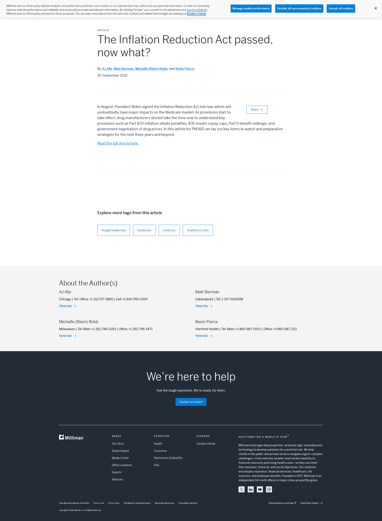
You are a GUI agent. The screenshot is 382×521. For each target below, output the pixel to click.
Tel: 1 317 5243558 (229, 299)
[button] (242, 489)
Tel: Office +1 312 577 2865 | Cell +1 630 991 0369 (111, 299)
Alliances (117, 479)
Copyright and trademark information (74, 503)
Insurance (160, 451)
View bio (65, 306)
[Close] (375, 8)
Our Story (118, 443)
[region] (191, 9)
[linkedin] (251, 489)
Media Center (120, 458)
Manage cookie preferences (251, 8)
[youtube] (260, 489)
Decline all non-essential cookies (299, 8)
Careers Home (205, 443)
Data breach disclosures (164, 503)
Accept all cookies (341, 8)
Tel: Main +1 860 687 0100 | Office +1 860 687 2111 (259, 329)
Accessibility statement (188, 503)
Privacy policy (114, 503)
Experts (117, 472)
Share (254, 109)
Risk (156, 465)
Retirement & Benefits (168, 458)
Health (158, 443)
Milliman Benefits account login (281, 503)
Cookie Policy (196, 13)
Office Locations (122, 465)
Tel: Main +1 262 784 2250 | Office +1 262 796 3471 (115, 329)
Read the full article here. (118, 143)
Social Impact (120, 451)
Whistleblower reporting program (137, 503)
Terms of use (98, 503)
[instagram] (269, 489)
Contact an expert (191, 402)
